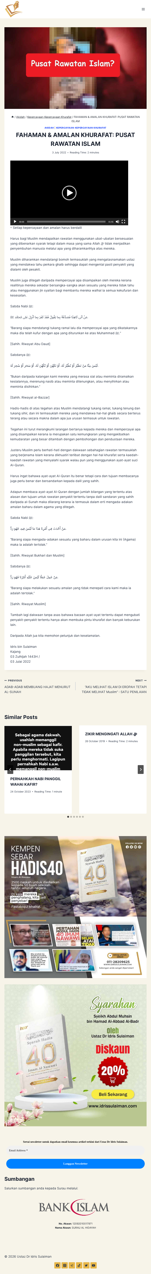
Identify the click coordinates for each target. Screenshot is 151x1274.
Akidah (49, 127)
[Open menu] (143, 9)
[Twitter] (86, 1265)
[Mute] (117, 221)
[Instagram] (65, 1265)
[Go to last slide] (10, 769)
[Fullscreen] (123, 221)
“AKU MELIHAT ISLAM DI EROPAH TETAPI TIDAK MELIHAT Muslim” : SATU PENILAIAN (114, 686)
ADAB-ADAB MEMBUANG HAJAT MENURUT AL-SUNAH (37, 686)
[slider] (66, 222)
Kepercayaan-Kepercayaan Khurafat (81, 127)
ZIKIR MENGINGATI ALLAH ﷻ (111, 734)
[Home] (12, 116)
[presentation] (38, 747)
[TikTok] (79, 1265)
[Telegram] (72, 1265)
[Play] (15, 221)
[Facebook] (57, 1265)
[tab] (68, 817)
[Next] (141, 769)
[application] (69, 193)
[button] (69, 193)
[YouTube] (93, 1265)
